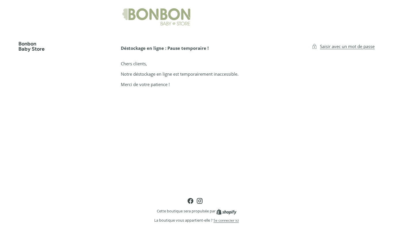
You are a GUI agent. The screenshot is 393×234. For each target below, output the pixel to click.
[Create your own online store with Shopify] (226, 211)
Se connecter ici (226, 220)
